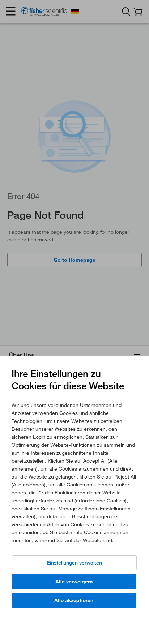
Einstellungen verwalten (74, 563)
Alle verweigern (74, 581)
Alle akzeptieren (73, 600)
